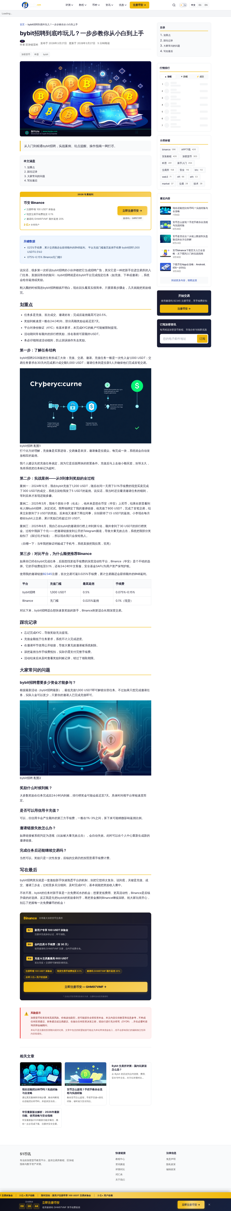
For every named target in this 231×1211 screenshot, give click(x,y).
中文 (193, 5)
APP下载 (188, 149)
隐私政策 (171, 1164)
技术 (198, 183)
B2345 (47, 574)
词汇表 (119, 1174)
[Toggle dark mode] (183, 5)
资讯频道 (120, 1164)
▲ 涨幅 (168, 77)
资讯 (108, 4)
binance (169, 149)
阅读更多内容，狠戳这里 (184, 280)
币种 (94, 4)
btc (199, 170)
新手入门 (184, 163)
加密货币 (25, 54)
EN (206, 5)
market (167, 183)
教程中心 (120, 1159)
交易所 (168, 170)
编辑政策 (171, 1169)
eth (194, 176)
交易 (183, 183)
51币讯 (25, 1154)
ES (200, 5)
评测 (68, 4)
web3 (166, 176)
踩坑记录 (168, 40)
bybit (45, 54)
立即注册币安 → (132, 210)
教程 (81, 4)
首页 (22, 24)
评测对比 (120, 1169)
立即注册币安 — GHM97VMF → (85, 987)
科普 (36, 54)
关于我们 (120, 1179)
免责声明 (171, 1159)
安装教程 (169, 156)
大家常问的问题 (172, 45)
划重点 (167, 35)
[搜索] (174, 5)
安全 (184, 170)
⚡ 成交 (200, 77)
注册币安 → (139, 4)
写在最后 (168, 51)
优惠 (121, 4)
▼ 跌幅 (184, 77)
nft (180, 176)
